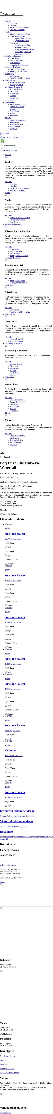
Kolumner (14, 115)
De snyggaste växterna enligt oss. (13, 826)
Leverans (3, 1064)
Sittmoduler (14, 111)
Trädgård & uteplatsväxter (25, 49)
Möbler (13, 113)
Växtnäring (14, 93)
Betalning (4, 1060)
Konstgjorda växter (12, 67)
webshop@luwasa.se (8, 865)
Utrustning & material (13, 87)
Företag (8, 1113)
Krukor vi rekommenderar (20, 27)
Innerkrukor (14, 98)
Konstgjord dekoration (18, 71)
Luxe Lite (13, 457)
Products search (9, 14)
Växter (7, 32)
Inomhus (13, 23)
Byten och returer (7, 1069)
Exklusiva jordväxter (23, 52)
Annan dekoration (17, 107)
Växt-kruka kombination (14, 56)
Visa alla (8, 182)
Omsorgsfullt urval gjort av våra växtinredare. (17, 816)
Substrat (13, 96)
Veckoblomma (15, 126)
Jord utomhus (15, 63)
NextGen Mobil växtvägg (20, 78)
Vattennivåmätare (16, 89)
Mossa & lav (10, 80)
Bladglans (14, 91)
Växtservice (14, 122)
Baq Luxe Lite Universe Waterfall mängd (16, 486)
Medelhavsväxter (21, 47)
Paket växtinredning (17, 120)
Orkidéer (18, 54)
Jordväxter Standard (22, 45)
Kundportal (4, 133)
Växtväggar (9, 74)
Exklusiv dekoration (18, 104)
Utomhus (13, 25)
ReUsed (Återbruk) (17, 30)
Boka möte (7, 831)
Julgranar (13, 129)
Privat (2, 1113)
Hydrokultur (14, 58)
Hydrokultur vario (22, 41)
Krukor (8, 21)
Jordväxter (14, 43)
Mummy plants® (16, 85)
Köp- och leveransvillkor (9, 1073)
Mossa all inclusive (17, 82)
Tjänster (8, 118)
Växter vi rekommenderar (20, 34)
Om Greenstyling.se (8, 1056)
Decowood (14, 109)
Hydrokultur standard (23, 38)
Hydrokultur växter (17, 36)
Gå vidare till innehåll (8, 150)
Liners (12, 100)
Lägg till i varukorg (7, 488)
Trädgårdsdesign (16, 124)
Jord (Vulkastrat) (16, 60)
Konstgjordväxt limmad (19, 65)
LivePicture (14, 76)
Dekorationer (10, 102)
